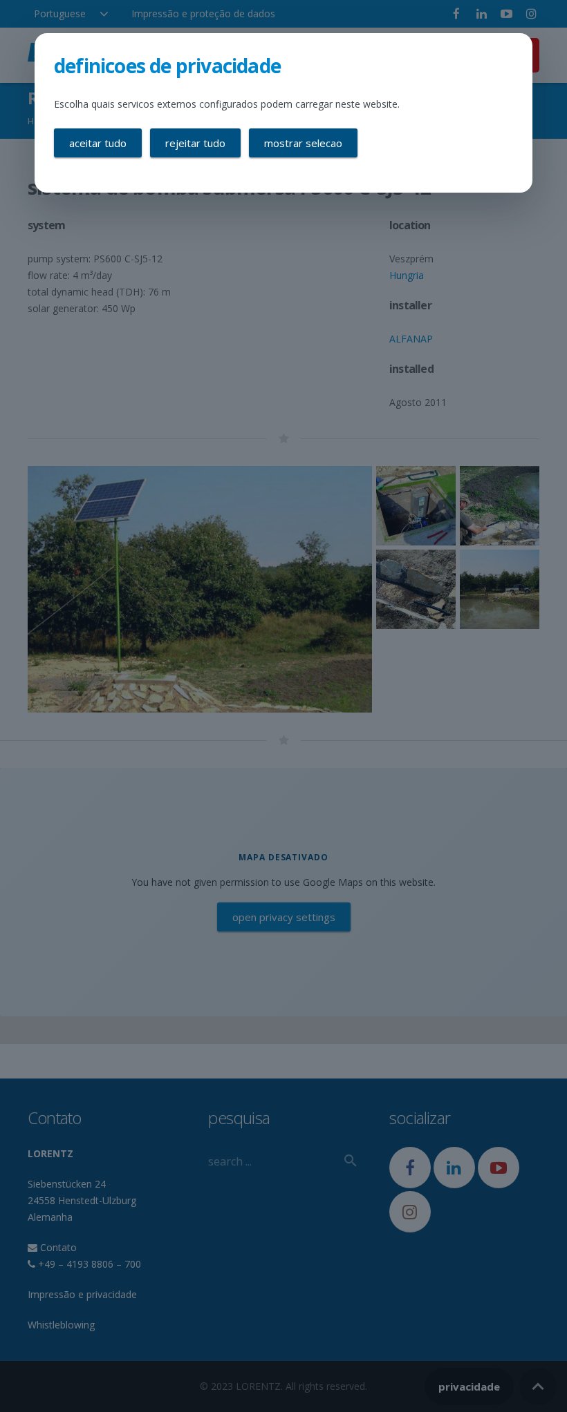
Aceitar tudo (98, 143)
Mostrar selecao (303, 143)
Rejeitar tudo (195, 143)
